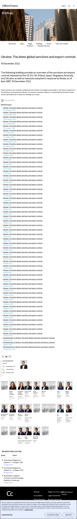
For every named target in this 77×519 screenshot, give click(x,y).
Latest (14, 455)
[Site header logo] (35, 6)
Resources (12, 44)
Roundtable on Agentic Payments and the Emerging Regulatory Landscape (13, 478)
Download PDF (9, 100)
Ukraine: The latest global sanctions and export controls (22, 108)
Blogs (30, 44)
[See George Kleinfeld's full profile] (5, 375)
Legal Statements (54, 496)
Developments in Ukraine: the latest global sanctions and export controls (28, 347)
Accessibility (38, 496)
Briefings (39, 44)
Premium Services (44, 46)
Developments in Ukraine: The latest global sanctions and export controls (29, 338)
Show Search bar (69, 5)
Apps (22, 44)
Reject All (68, 515)
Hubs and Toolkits (62, 44)
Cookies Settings (7, 515)
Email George (10, 372)
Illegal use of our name (56, 492)
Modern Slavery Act (55, 499)
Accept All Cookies (53, 515)
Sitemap (36, 492)
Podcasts (30, 46)
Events (49, 44)
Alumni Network (39, 499)
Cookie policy (28, 510)
